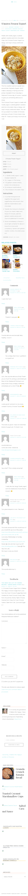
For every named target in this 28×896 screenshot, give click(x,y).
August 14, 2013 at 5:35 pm (18, 521)
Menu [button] (15, 1)
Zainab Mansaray (15, 458)
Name (4, 648)
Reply (3, 303)
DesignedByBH (14, 394)
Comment (5, 621)
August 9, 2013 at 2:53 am (18, 292)
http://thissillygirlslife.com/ (9, 546)
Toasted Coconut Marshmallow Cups (12, 795)
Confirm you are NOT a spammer (13, 681)
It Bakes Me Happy (14, 9)
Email (4, 656)
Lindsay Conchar (15, 325)
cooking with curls (16, 366)
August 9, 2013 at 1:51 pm (17, 327)
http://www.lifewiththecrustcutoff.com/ (13, 541)
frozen (16, 27)
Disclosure (24, 893)
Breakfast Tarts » (20, 277)
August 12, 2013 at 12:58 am (18, 418)
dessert (11, 27)
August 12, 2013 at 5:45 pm (18, 437)
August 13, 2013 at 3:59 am (18, 503)
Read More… (18, 719)
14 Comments (22, 20)
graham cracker (17, 28)
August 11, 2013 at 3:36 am (18, 368)
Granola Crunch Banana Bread (20, 773)
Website (4, 665)
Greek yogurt (6, 30)
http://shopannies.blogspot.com (11, 450)
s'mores (22, 30)
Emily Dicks (17, 307)
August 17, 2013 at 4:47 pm (18, 561)
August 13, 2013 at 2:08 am (18, 460)
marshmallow (15, 30)
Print (14, 153)
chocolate (8, 28)
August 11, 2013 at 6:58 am (18, 396)
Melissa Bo (13, 559)
